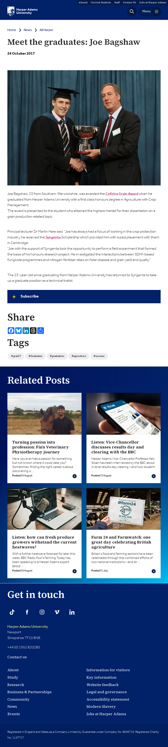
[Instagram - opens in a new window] (42, 612)
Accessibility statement (107, 699)
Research (15, 684)
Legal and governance (106, 691)
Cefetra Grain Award (122, 194)
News (28, 30)
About (13, 669)
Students (101, 2)
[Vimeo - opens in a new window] (57, 612)
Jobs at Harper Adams (106, 713)
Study (12, 677)
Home (11, 30)
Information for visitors (108, 669)
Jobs (152, 2)
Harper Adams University (27, 626)
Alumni (83, 2)
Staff (117, 2)
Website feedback (102, 684)
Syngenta (53, 237)
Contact (129, 2)
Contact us (17, 657)
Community (18, 699)
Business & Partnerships (29, 691)
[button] (132, 11)
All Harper (46, 30)
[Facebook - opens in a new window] (27, 612)
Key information (101, 677)
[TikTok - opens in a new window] (12, 612)
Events (13, 713)
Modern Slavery (101, 706)
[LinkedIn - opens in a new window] (72, 612)
